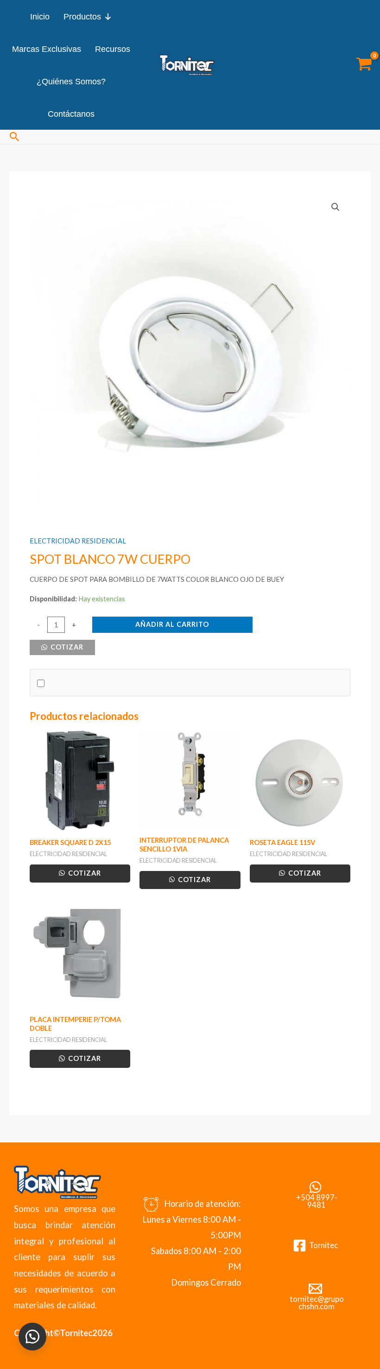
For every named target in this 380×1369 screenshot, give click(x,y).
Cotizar (66, 647)
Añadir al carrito (172, 624)
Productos (82, 16)
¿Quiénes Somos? (71, 81)
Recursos (112, 49)
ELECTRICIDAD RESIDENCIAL (78, 541)
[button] (14, 137)
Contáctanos (71, 114)
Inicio (40, 16)
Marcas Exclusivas (46, 49)
